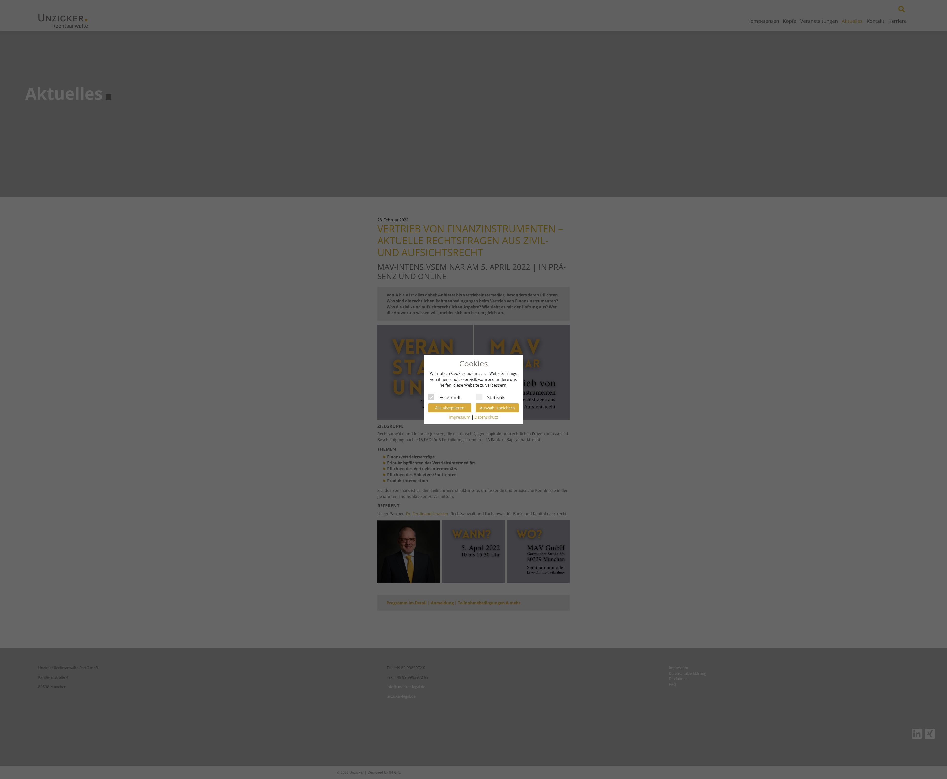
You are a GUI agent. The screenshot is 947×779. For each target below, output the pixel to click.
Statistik (496, 396)
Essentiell (449, 396)
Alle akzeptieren (449, 408)
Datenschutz (486, 417)
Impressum (459, 417)
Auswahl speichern (497, 408)
